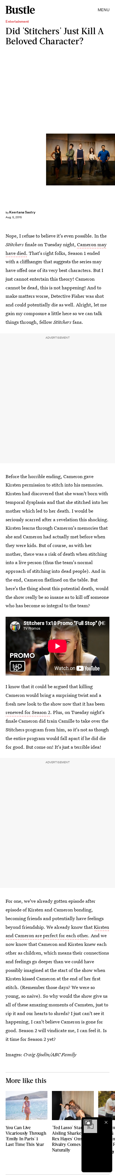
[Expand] (87, 1122)
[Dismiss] (106, 1122)
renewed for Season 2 (28, 712)
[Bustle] (20, 10)
